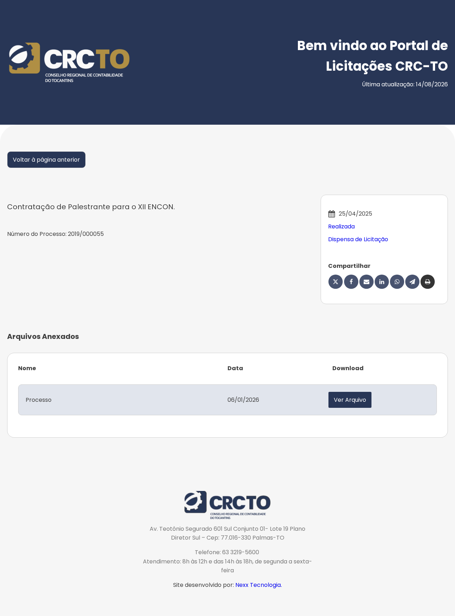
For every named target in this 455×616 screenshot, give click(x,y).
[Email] (366, 282)
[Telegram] (412, 282)
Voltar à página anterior (46, 160)
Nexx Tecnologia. (258, 585)
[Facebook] (351, 282)
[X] (335, 282)
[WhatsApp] (397, 282)
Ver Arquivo (350, 400)
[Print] (428, 282)
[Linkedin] (382, 282)
